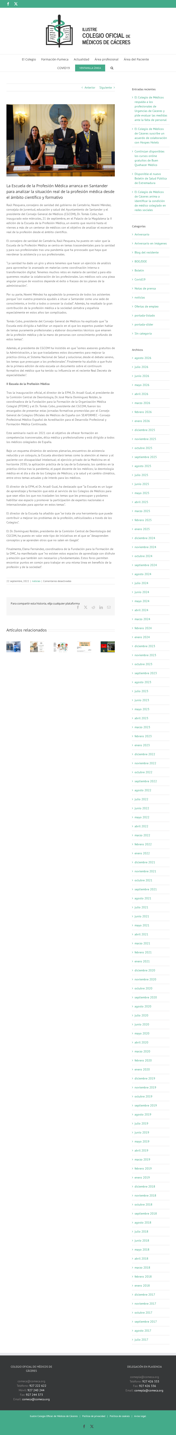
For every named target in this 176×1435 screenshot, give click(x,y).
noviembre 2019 (145, 1087)
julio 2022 (141, 799)
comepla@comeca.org (148, 1390)
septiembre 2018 (146, 1213)
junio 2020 (142, 1024)
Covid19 (140, 279)
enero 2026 (142, 421)
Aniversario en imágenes (151, 243)
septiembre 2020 (146, 997)
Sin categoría (143, 333)
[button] (112, 67)
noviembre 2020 (145, 979)
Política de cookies (120, 1416)
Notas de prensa (145, 288)
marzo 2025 (142, 511)
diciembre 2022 (145, 754)
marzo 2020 (142, 1051)
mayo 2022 (142, 817)
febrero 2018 (143, 1276)
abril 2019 (141, 1150)
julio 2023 (141, 691)
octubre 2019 (143, 1096)
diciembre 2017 (145, 1294)
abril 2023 (141, 718)
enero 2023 (142, 745)
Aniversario (142, 234)
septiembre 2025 (146, 457)
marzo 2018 (142, 1267)
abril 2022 (141, 826)
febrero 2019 (143, 1168)
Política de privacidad (93, 1416)
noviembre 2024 (145, 547)
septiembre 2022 (146, 781)
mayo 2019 (142, 1141)
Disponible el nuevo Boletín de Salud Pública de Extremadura (151, 178)
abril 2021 (141, 934)
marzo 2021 (142, 943)
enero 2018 (142, 1285)
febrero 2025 (143, 520)
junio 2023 (142, 700)
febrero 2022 (143, 844)
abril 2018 (141, 1258)
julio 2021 (141, 907)
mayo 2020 (142, 1033)
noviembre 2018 (145, 1195)
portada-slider (144, 324)
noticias (36, 581)
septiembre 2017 (146, 1321)
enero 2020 (142, 1069)
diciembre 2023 (145, 646)
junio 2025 (142, 484)
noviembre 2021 (145, 871)
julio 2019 (141, 1123)
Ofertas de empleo (147, 306)
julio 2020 (141, 1015)
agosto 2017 (143, 1330)
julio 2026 (141, 367)
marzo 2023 (142, 727)
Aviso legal (140, 1416)
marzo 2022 (142, 835)
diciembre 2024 (145, 538)
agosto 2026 (143, 358)
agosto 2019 (143, 1114)
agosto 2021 (143, 898)
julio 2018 (141, 1231)
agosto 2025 (143, 466)
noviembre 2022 (145, 763)
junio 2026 (142, 376)
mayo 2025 (142, 493)
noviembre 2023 (145, 655)
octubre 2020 (143, 988)
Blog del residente (147, 252)
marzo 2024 (142, 619)
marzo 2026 (142, 403)
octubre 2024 (143, 556)
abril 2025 (141, 502)
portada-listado (145, 315)
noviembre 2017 (145, 1303)
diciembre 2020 (145, 970)
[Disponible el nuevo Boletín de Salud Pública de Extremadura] (84, 643)
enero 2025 (142, 529)
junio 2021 (142, 916)
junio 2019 (142, 1132)
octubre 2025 (143, 448)
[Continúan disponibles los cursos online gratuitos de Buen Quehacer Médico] (61, 643)
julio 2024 (141, 583)
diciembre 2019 (145, 1078)
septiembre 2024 (146, 565)
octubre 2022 (143, 772)
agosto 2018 (143, 1222)
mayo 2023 (142, 709)
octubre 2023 (143, 664)
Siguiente (105, 87)
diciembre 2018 (145, 1186)
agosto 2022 (143, 790)
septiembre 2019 (146, 1105)
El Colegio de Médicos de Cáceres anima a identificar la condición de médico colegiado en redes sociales (150, 201)
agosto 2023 (143, 682)
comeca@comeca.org (36, 1399)
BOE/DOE (141, 261)
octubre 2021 (143, 880)
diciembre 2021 (145, 862)
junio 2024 (142, 592)
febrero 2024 (143, 628)
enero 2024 (142, 637)
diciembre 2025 (145, 430)
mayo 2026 (142, 385)
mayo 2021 (142, 925)
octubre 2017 (143, 1312)
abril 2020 (141, 1042)
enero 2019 (142, 1177)
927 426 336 (147, 1386)
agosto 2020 (143, 1006)
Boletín (139, 270)
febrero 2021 (143, 952)
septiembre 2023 (146, 673)
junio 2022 (142, 808)
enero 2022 (142, 853)
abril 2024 (141, 610)
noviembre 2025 (145, 439)
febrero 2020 (143, 1060)
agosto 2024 (143, 574)
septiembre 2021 (146, 889)
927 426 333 (150, 1381)
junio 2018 (142, 1240)
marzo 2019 (142, 1159)
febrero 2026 (143, 412)
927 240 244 (35, 1390)
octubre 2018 (143, 1204)
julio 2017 (141, 1340)
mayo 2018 (142, 1249)
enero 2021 (142, 961)
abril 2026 (141, 394)
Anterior (90, 87)
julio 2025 (141, 475)
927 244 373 (34, 1395)
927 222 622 (37, 1386)
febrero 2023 (143, 736)
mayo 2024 (142, 601)
